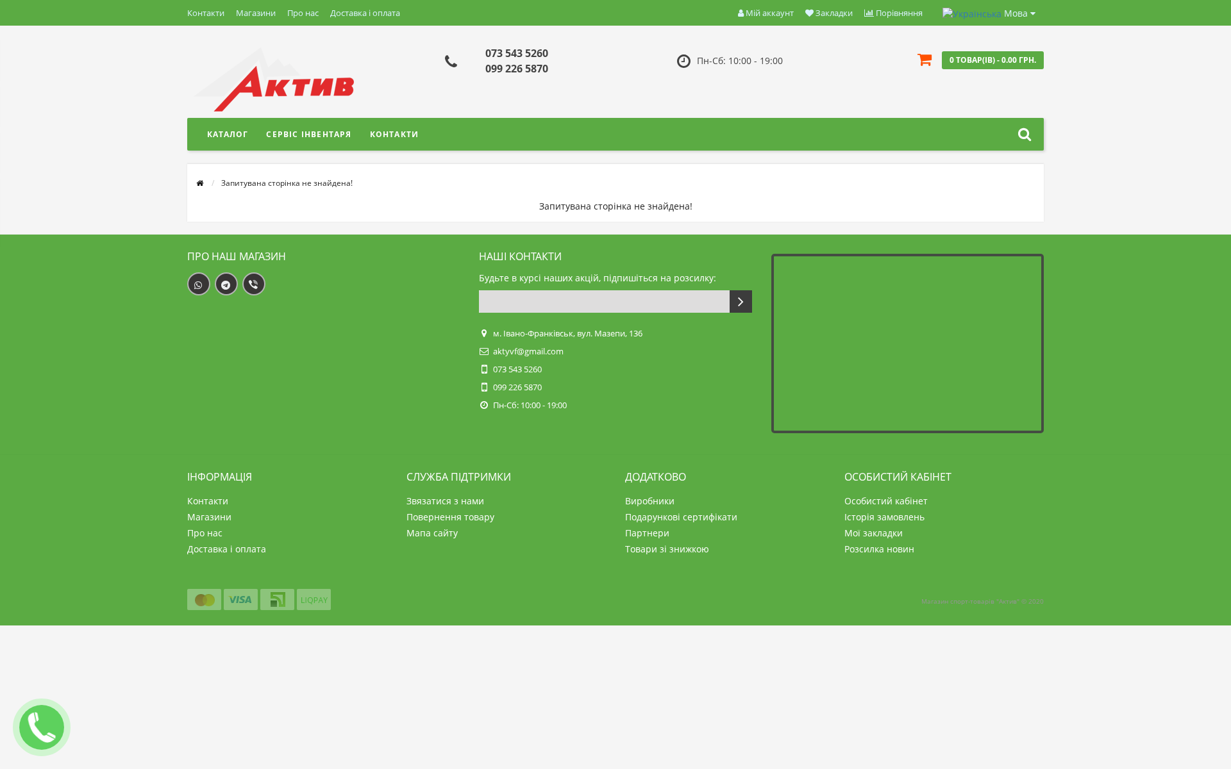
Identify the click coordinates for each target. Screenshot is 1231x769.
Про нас (303, 13)
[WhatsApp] (198, 283)
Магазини (256, 13)
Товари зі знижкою (667, 549)
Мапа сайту (432, 533)
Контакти (205, 13)
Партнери (647, 533)
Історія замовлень (884, 517)
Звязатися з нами (445, 501)
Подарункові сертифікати (681, 517)
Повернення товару (450, 517)
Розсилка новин (879, 549)
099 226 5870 (516, 69)
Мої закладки (873, 533)
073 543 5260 (516, 53)
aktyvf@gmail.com (528, 351)
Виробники (649, 501)
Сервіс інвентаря (308, 134)
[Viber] (253, 283)
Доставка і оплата (365, 13)
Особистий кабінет (886, 501)
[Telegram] (226, 283)
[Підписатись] (741, 301)
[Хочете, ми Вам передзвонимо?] (42, 727)
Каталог (227, 134)
